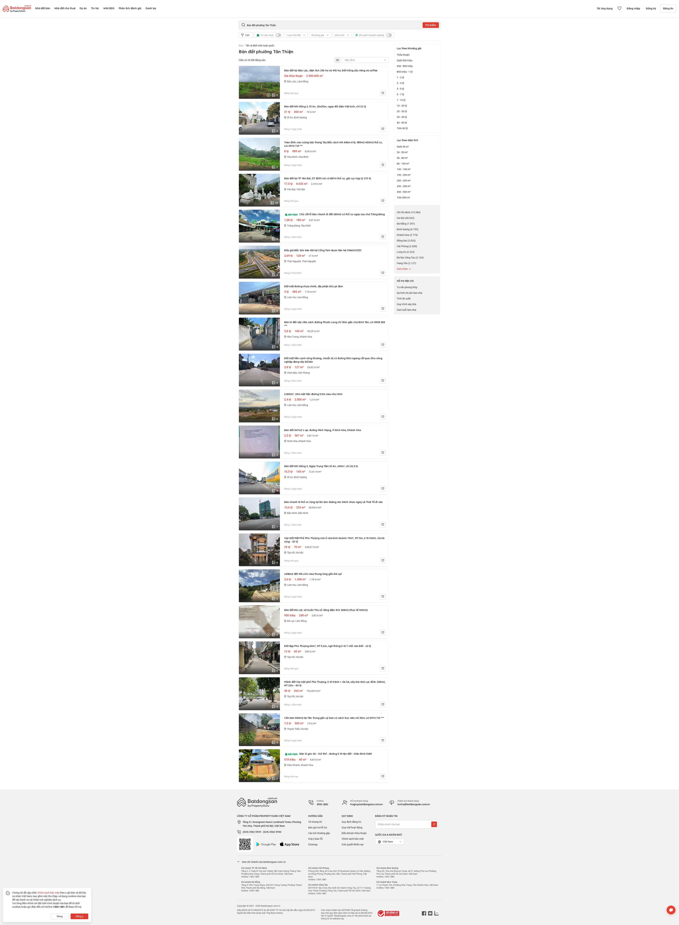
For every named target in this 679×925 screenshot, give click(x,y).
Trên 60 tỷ (402, 128)
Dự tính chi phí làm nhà (409, 292)
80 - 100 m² (403, 163)
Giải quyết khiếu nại (353, 844)
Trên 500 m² (403, 197)
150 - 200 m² (404, 174)
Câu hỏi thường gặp (319, 833)
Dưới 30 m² (403, 146)
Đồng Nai (406, 240)
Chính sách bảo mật (353, 838)
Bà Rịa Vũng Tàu (410, 257)
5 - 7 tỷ (400, 94)
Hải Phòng (407, 246)
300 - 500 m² (404, 191)
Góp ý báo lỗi (315, 838)
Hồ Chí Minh (408, 212)
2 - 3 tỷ (400, 83)
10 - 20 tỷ (402, 105)
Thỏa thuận (403, 54)
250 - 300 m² (404, 186)
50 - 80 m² (402, 158)
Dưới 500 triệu (404, 60)
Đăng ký (651, 8)
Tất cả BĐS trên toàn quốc (260, 45)
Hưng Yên (406, 263)
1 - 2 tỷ (400, 77)
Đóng (60, 916)
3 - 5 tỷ (400, 88)
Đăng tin (668, 8)
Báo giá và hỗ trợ (317, 827)
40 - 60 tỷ (402, 122)
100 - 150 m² (404, 169)
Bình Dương (407, 229)
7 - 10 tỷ (401, 100)
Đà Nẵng (406, 223)
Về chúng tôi (315, 821)
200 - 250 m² (404, 180)
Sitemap (313, 844)
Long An (406, 252)
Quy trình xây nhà (406, 304)
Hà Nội (405, 218)
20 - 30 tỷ (402, 111)
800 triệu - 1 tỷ (405, 71)
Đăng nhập (633, 8)
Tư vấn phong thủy (407, 287)
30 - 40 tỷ (402, 117)
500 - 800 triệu (405, 66)
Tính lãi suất (404, 298)
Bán (241, 45)
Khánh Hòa (407, 235)
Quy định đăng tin (351, 821)
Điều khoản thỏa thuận (354, 833)
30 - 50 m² (402, 152)
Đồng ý (79, 916)
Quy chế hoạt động (352, 827)
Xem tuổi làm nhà (406, 309)
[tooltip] (337, 60)
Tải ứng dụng (605, 8)
